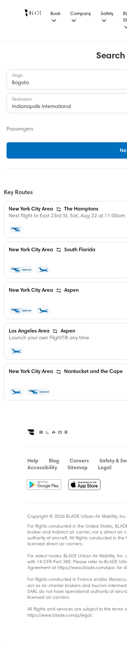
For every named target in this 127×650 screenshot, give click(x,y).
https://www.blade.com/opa (86, 568)
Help (32, 461)
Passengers (20, 129)
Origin (17, 76)
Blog (54, 461)
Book (55, 14)
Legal (104, 468)
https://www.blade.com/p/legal (59, 615)
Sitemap (77, 468)
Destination (22, 99)
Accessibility (42, 468)
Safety (107, 14)
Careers (79, 461)
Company (80, 14)
